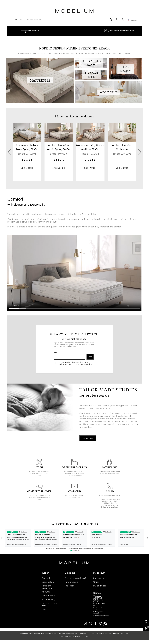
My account (99, 578)
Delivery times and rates (50, 604)
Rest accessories (33, 19)
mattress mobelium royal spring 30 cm (27, 147)
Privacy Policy (48, 599)
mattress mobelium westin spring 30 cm (58, 147)
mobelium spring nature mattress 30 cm (90, 147)
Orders (96, 582)
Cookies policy (49, 595)
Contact (46, 578)
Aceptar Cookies (81, 636)
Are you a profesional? (75, 578)
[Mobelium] (74, 11)
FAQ (44, 609)
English (134, 20)
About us (46, 592)
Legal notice (48, 582)
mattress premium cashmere (122, 147)
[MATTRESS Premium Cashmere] (122, 132)
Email (56, 353)
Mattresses (19, 19)
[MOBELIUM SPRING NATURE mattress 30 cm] (90, 132)
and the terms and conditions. (81, 364)
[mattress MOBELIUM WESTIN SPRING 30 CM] (59, 132)
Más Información (67, 636)
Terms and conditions (47, 587)
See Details (27, 167)
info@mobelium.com (101, 616)
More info (88, 438)
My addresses (99, 586)
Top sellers (69, 586)
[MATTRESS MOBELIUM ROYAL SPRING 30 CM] (27, 132)
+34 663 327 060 (98, 597)
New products (71, 582)
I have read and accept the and (76, 363)
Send (90, 357)
